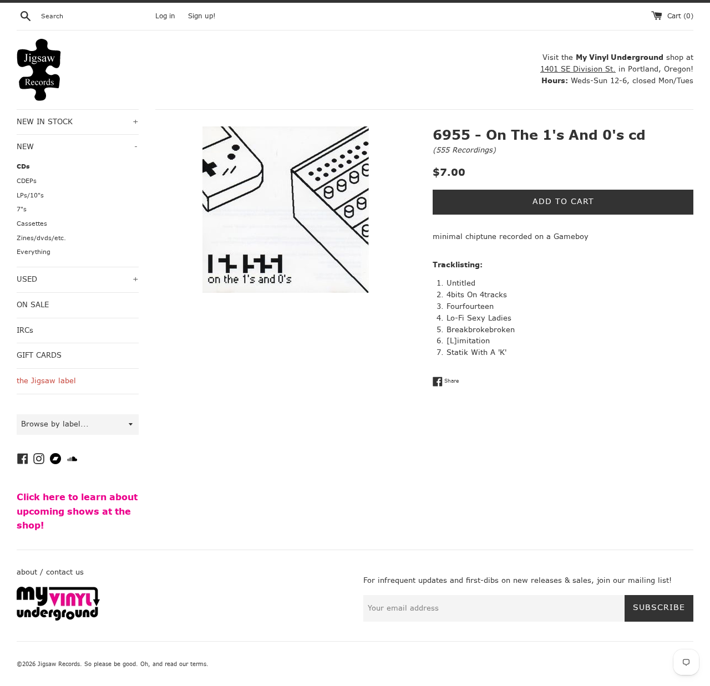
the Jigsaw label (46, 380)
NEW (77, 146)
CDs (23, 166)
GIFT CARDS (39, 355)
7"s (22, 209)
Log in (165, 16)
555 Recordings (464, 150)
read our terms (185, 664)
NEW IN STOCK (78, 121)
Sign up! (202, 16)
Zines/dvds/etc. (41, 238)
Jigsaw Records (59, 664)
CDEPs (27, 181)
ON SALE (33, 304)
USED (78, 279)
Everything (33, 252)
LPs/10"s (30, 195)
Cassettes (32, 224)
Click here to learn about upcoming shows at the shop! (77, 511)
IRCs (25, 330)
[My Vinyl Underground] (58, 618)
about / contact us (50, 572)
